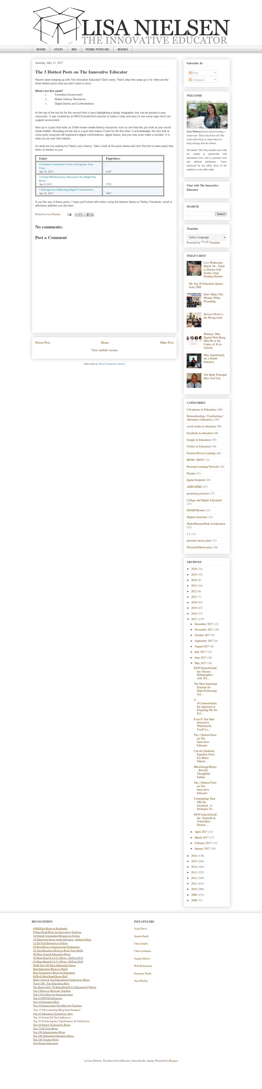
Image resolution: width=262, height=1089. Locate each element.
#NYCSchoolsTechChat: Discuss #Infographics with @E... (205, 673)
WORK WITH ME (97, 49)
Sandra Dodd (141, 936)
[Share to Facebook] (88, 215)
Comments (198, 80)
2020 (194, 602)
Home (105, 342)
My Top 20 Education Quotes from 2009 (206, 285)
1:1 (188, 534)
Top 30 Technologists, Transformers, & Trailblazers (61, 1021)
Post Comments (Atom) (112, 364)
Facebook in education (200, 433)
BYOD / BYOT (195, 460)
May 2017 (201, 663)
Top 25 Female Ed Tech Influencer (52, 1017)
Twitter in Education (199, 446)
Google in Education (199, 440)
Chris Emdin (141, 943)
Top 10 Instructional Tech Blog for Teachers (57, 1005)
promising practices (198, 493)
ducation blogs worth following (55, 939)
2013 (194, 872)
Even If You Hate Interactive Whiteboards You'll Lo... (204, 724)
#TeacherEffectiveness (199, 547)
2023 (194, 585)
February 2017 (203, 843)
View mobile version (104, 350)
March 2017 (202, 837)
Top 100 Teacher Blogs (46, 1039)
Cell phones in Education (201, 409)
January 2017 (203, 848)
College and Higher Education (204, 500)
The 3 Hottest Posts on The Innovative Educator (205, 740)
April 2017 (201, 832)
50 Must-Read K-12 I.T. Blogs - (50, 961)
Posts (195, 73)
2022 (194, 591)
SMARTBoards (195, 510)
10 (35, 939)
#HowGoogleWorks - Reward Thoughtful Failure (205, 772)
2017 (194, 619)
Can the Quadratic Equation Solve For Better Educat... (204, 756)
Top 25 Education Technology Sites (53, 1013)
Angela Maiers (142, 958)
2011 (194, 883)
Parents (191, 473)
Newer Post (42, 342)
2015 (194, 861)
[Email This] (77, 215)
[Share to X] (84, 215)
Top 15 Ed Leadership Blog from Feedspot (57, 1010)
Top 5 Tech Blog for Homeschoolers (53, 994)
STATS (58, 49)
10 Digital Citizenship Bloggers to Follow (56, 935)
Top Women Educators (45, 1043)
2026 (194, 569)
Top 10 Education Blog (46, 1001)
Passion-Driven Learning (201, 453)
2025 (194, 574)
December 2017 (204, 624)
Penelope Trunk (142, 973)
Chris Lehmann (142, 951)
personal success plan (199, 540)
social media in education (201, 426)
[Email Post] (69, 214)
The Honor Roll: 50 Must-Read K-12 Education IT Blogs (64, 987)
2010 (194, 889)
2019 (194, 608)
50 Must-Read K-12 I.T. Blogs (49, 957)
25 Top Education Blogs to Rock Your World (58, 950)
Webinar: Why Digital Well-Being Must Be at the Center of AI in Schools (215, 341)
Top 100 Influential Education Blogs (53, 1035)
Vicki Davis (140, 928)
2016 (194, 856)
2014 (194, 867)
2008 (194, 900)
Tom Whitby (141, 981)
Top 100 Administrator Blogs (49, 1032)
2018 (194, 613)
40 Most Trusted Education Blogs (52, 954)
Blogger (173, 1060)
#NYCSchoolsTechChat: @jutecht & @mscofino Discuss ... (205, 820)
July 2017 (201, 652)
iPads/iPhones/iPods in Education (206, 524)
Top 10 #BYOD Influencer (47, 998)
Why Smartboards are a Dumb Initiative (214, 358)
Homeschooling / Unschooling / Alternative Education (205, 417)
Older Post (167, 342)
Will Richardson (143, 966)
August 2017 (202, 646)
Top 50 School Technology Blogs (51, 1024)
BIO (74, 49)
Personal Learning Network (203, 466)
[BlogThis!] (80, 215)
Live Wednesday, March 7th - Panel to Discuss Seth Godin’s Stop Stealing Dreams (214, 269)
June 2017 (201, 657)
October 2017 (203, 635)
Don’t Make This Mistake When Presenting (213, 297)
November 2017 (204, 629)
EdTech (72, 957)
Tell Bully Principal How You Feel (215, 376)
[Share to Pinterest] (92, 215)
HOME (40, 49)
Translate (214, 242)
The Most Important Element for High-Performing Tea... (205, 689)
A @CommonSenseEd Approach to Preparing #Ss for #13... (205, 706)
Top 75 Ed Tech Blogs (45, 1028)
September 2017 (204, 641)
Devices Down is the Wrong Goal (213, 315)
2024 (194, 580)
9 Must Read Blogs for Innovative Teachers (57, 932)
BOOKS (123, 49)
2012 (194, 878)
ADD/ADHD (194, 487)
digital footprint (196, 480)
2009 (194, 895)
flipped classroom (197, 517)
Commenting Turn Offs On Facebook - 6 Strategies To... (204, 804)
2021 (194, 597)
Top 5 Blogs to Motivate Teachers (52, 990)
